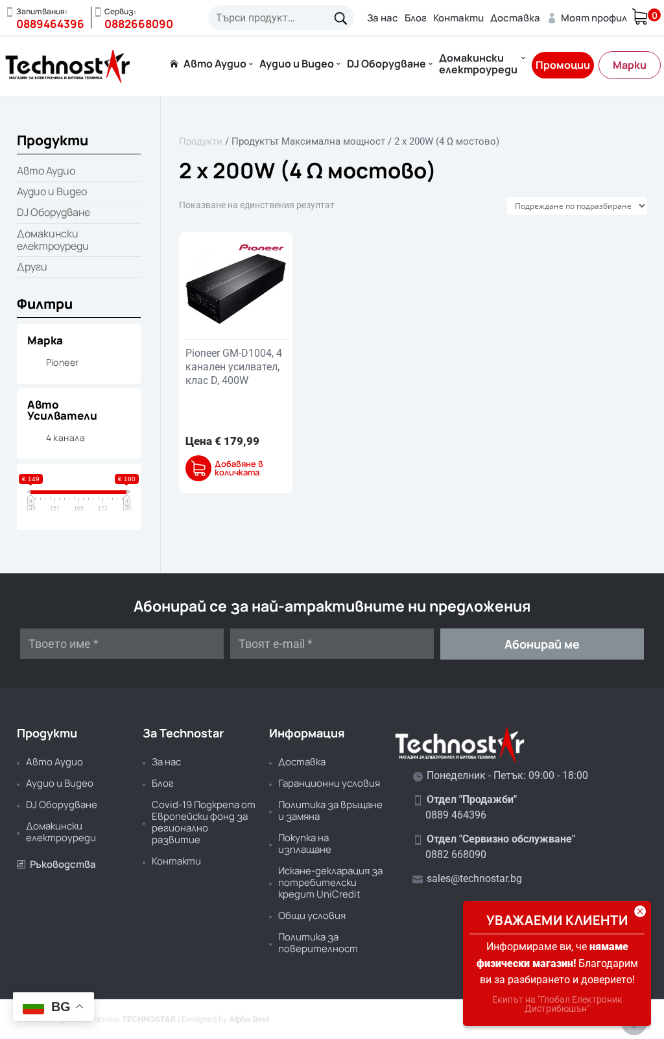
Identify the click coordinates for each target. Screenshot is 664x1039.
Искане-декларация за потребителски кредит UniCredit (330, 882)
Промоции (563, 65)
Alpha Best (249, 1019)
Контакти (458, 18)
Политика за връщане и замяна (330, 810)
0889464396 (50, 24)
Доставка (515, 18)
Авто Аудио (215, 64)
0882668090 (138, 24)
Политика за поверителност (318, 942)
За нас (382, 18)
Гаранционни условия (329, 783)
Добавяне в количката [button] (239, 468)
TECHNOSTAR (149, 1019)
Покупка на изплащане (304, 843)
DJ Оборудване (386, 64)
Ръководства (56, 864)
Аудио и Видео (296, 64)
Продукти (200, 141)
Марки (629, 65)
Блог (416, 18)
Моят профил (587, 18)
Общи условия (312, 915)
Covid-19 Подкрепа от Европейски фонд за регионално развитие (203, 822)
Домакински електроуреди (478, 65)
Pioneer (62, 362)
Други (32, 266)
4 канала (65, 437)
